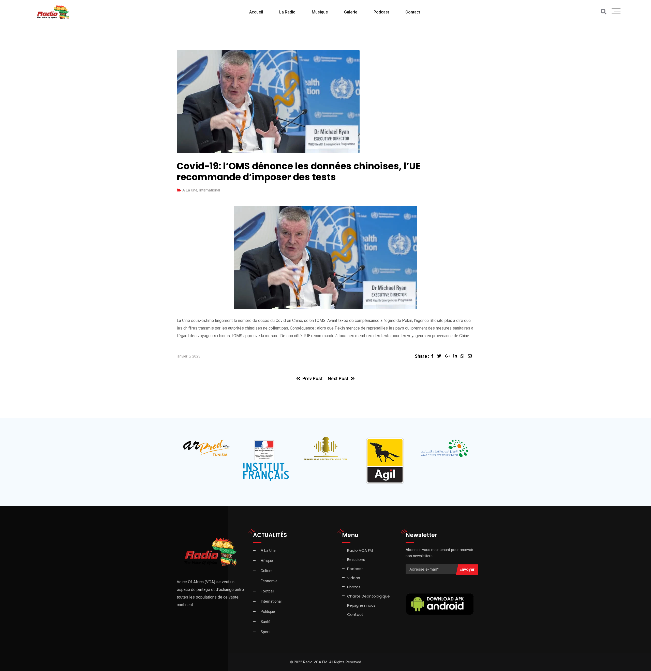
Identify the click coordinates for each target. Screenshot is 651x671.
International (209, 190)
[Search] (603, 11)
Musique (320, 12)
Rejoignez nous (361, 605)
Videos (353, 577)
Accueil (256, 12)
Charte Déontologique (369, 596)
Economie (269, 581)
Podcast (381, 12)
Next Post (338, 378)
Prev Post (312, 378)
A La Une (189, 190)
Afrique (267, 560)
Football (267, 591)
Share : (422, 356)
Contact (355, 614)
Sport (265, 632)
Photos (354, 587)
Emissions (356, 559)
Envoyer (467, 569)
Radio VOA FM (360, 550)
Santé (265, 621)
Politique (268, 611)
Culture (267, 571)
